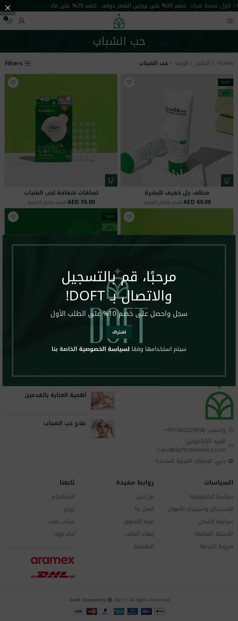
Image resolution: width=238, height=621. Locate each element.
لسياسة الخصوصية (104, 349)
